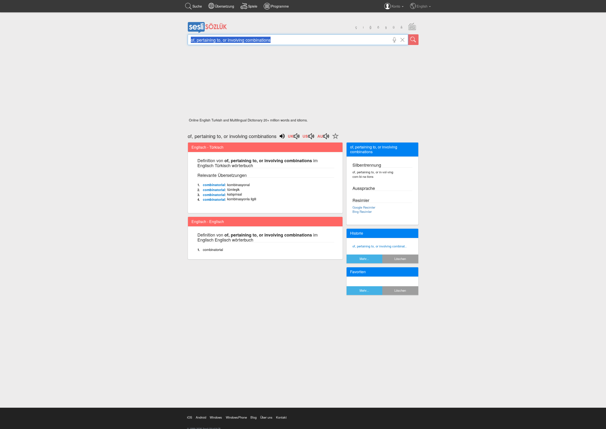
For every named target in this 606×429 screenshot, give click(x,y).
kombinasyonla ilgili (241, 199)
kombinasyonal (238, 184)
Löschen (400, 258)
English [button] (422, 6)
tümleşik (233, 189)
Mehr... (364, 258)
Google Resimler (363, 207)
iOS (189, 417)
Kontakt (281, 417)
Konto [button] (396, 6)
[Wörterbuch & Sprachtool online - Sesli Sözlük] (207, 32)
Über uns (266, 417)
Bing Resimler (362, 211)
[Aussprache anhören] (294, 137)
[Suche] (413, 39)
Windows (216, 417)
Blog (253, 417)
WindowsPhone (236, 417)
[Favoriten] (334, 138)
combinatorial (214, 184)
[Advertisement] (303, 83)
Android (201, 417)
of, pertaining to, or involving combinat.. (379, 246)
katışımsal (234, 194)
